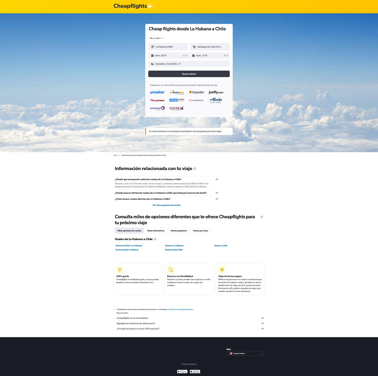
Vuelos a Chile (220, 245)
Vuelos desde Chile (174, 249)
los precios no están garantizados (180, 309)
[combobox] (156, 38)
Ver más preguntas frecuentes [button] (167, 205)
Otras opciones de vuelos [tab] (129, 230)
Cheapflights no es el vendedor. (133, 318)
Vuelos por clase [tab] (200, 230)
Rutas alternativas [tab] (155, 230)
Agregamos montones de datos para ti (136, 323)
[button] (167, 55)
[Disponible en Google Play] (182, 372)
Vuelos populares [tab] (179, 230)
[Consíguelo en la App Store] (195, 372)
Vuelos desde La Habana (127, 249)
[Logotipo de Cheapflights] (130, 6)
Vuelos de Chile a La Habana (128, 245)
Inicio (116, 155)
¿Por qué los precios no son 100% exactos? (138, 328)
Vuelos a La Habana (174, 245)
